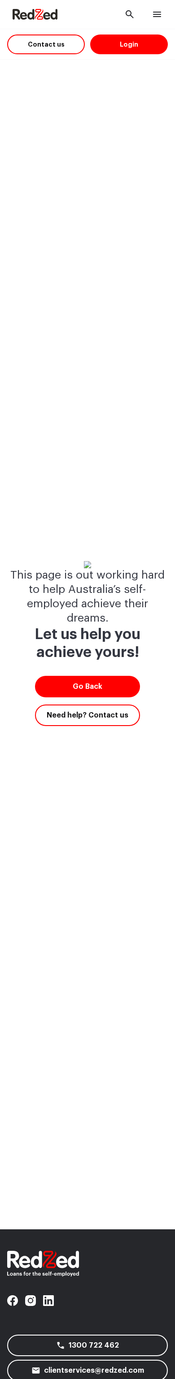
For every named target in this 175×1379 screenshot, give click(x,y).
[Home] (35, 14)
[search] (129, 14)
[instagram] (30, 1300)
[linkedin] (48, 1300)
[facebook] (12, 1300)
